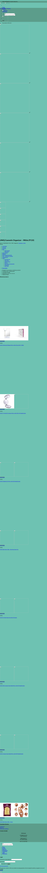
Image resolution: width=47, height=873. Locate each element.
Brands (3, 848)
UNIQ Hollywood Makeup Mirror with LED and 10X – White (12, 345)
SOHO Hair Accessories (7, 255)
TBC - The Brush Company (7, 256)
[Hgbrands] (5, 3)
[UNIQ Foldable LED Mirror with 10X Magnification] (14, 476)
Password (2, 861)
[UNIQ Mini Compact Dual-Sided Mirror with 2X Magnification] (14, 680)
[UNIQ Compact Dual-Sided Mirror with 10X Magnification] (14, 748)
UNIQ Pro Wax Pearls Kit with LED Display (8, 617)
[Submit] (2, 846)
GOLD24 (4, 247)
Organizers (8, 8)
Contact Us (4, 851)
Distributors (5, 850)
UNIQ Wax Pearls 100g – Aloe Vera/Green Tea (9, 549)
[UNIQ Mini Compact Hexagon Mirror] (5, 21)
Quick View (2, 341)
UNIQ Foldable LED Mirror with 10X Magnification (10, 481)
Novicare (4, 248)
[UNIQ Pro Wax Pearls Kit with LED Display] (14, 612)
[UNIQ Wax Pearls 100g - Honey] (14, 816)
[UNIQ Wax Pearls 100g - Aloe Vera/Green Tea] (14, 544)
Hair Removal (7, 259)
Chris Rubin (4, 246)
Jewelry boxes (7, 261)
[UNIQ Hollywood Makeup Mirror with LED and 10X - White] (14, 340)
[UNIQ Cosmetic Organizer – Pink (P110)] (5, 15)
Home (3, 7)
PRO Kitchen (7, 250)
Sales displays (5, 252)
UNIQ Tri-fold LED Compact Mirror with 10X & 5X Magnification (13, 413)
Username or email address (5, 859)
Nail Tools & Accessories (9, 263)
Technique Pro (5, 257)
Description (4, 268)
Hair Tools (7, 260)
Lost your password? (4, 866)
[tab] (24, 268)
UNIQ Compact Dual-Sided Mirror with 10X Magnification (11, 753)
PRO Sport (7, 251)
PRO (3, 249)
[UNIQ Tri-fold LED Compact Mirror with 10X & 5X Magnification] (14, 408)
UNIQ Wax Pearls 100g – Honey (6, 821)
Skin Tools (7, 266)
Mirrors (6, 262)
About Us (4, 9)
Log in (9, 863)
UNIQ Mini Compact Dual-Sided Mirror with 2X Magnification (12, 685)
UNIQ (4, 8)
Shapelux (4, 254)
